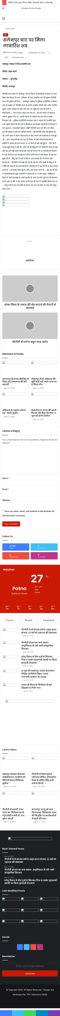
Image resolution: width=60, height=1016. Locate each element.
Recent (28, 620)
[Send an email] (24, 53)
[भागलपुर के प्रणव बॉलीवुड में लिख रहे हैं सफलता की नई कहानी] (15, 368)
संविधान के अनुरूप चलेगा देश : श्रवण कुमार (14, 412)
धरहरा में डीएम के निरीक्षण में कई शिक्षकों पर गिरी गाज (36, 686)
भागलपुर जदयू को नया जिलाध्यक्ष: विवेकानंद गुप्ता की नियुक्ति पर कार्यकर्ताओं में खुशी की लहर (44, 814)
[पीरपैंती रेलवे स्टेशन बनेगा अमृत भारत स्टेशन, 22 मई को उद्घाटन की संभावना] (11, 633)
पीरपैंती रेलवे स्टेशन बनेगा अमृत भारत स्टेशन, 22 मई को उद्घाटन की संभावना (39, 631)
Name (5, 478)
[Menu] (3, 18)
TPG (28, 994)
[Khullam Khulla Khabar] (30, 10)
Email (5, 489)
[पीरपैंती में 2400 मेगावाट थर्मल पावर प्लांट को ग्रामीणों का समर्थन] (49, 914)
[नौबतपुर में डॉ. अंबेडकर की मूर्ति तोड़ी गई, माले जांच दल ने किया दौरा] (44, 368)
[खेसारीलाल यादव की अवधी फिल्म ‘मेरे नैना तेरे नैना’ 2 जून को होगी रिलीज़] (44, 400)
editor (20, 53)
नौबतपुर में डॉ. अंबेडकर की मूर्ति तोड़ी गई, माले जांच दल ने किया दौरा (44, 381)
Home (7, 29)
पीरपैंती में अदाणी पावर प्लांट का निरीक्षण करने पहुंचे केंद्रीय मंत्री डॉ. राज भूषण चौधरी (13, 814)
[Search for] (56, 18)
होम (13, 29)
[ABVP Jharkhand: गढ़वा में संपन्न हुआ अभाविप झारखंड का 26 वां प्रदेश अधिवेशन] (11, 925)
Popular (10, 620)
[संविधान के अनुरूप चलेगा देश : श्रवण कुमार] (15, 400)
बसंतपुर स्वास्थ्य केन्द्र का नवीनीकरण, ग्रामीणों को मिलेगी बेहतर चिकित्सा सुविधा (13, 779)
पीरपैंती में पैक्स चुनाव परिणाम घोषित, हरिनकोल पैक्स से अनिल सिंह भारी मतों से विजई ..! (44, 779)
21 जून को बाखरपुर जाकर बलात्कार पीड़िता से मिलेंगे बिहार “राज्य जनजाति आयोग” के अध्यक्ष (38, 673)
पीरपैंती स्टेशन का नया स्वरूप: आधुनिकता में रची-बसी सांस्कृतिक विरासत (37, 645)
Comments (48, 620)
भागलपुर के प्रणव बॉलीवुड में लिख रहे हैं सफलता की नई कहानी (15, 381)
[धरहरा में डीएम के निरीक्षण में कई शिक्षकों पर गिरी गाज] (11, 688)
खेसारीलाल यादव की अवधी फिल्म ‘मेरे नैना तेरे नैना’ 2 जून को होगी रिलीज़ (44, 413)
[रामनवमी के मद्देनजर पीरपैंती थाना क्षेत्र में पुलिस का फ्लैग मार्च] (11, 902)
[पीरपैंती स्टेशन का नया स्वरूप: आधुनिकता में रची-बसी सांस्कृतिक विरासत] (11, 646)
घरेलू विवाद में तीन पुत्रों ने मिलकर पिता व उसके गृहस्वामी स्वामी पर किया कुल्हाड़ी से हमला (39, 659)
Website (6, 500)
